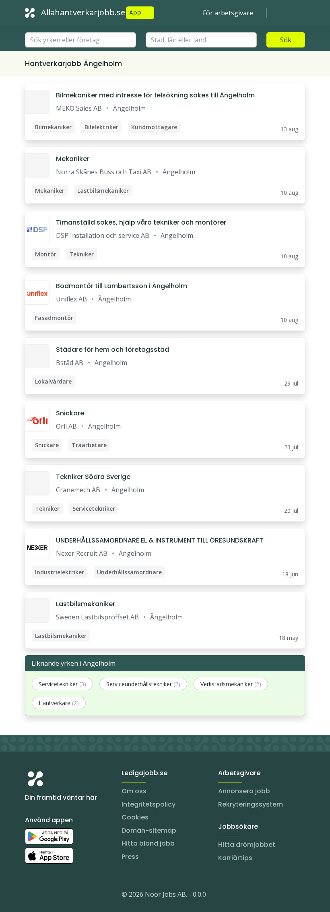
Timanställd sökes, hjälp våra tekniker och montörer (141, 222)
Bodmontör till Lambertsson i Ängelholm (121, 286)
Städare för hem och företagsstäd (112, 349)
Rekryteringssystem (250, 804)
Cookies (135, 817)
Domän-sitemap (149, 830)
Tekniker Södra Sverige (93, 476)
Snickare (70, 413)
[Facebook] (63, 895)
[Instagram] (31, 895)
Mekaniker (72, 158)
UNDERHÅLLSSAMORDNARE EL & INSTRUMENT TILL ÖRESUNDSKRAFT (159, 540)
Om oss (134, 791)
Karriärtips (235, 857)
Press (130, 856)
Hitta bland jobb (148, 843)
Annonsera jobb (244, 791)
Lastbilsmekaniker (85, 604)
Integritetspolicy (148, 804)
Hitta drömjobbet (246, 844)
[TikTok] (79, 895)
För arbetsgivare (228, 12)
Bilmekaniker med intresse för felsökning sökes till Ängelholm (155, 95)
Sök (285, 39)
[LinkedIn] (47, 895)
